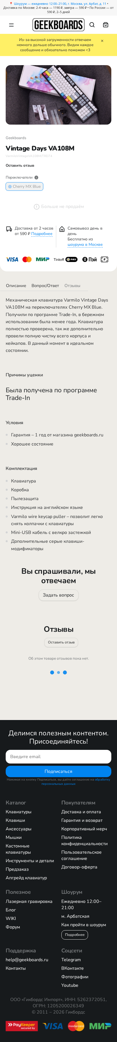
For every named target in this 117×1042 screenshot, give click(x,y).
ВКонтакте (72, 968)
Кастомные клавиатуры (18, 849)
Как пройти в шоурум (83, 925)
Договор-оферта (79, 867)
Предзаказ (17, 869)
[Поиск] (92, 25)
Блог (11, 910)
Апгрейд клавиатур (26, 878)
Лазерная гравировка (29, 901)
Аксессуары (19, 829)
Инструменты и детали (30, 861)
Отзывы (72, 285)
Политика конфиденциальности (84, 840)
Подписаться (58, 771)
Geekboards (16, 138)
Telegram (71, 960)
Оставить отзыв (61, 642)
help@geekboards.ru (27, 960)
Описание (16, 285)
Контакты (16, 968)
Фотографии (74, 977)
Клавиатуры (19, 812)
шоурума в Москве (85, 244)
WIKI (11, 918)
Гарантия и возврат (82, 820)
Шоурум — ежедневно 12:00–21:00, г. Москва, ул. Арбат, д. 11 (60, 3)
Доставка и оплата (81, 812)
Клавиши (15, 820)
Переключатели (19, 177)
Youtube (69, 985)
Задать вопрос (58, 595)
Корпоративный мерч (84, 829)
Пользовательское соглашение (81, 855)
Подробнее (42, 233)
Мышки (14, 837)
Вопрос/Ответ (45, 285)
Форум (13, 927)
